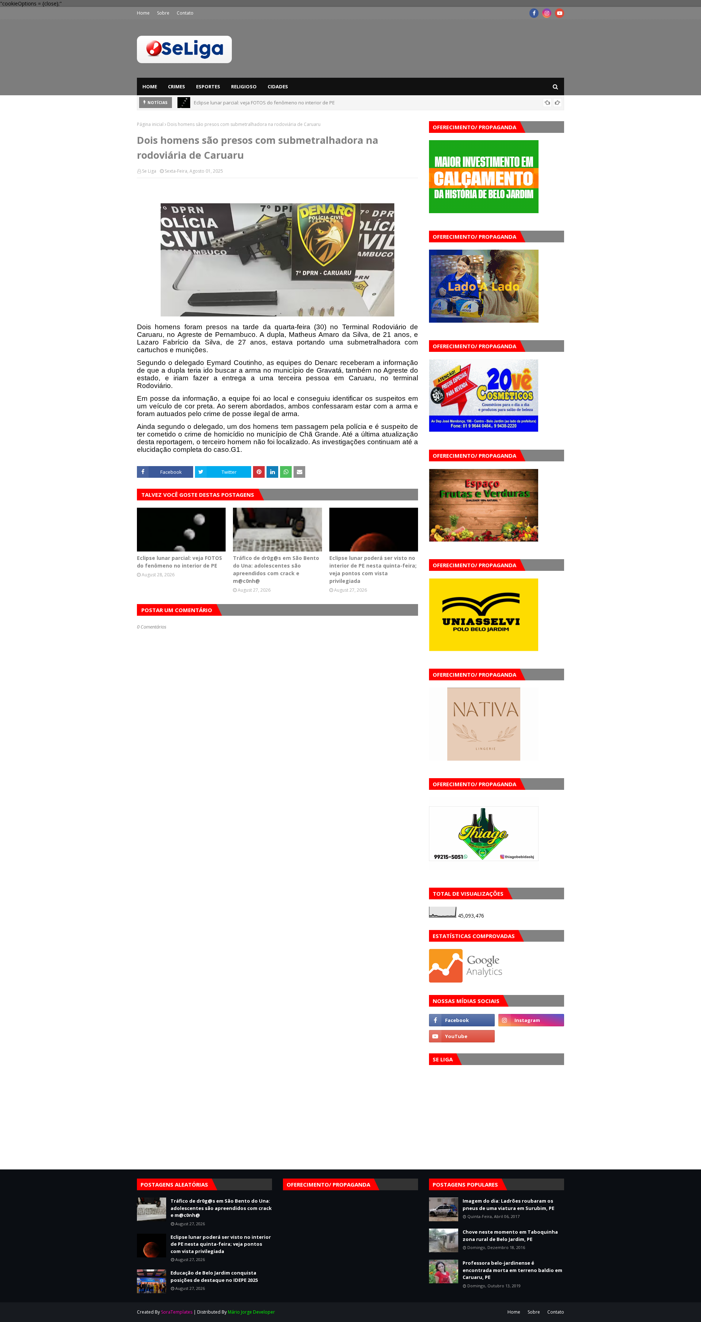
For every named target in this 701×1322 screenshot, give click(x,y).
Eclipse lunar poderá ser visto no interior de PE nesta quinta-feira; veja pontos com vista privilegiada (373, 569)
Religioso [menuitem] (244, 86)
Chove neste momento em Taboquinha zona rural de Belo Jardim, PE (510, 1235)
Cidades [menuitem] (278, 86)
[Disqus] (277, 888)
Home (143, 13)
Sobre (163, 13)
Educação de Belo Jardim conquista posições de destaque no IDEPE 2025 (214, 1276)
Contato (185, 13)
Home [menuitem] (149, 86)
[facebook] (534, 13)
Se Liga (149, 171)
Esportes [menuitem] (208, 86)
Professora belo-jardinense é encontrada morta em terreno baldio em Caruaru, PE (512, 1270)
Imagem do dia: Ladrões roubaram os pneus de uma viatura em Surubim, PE (508, 1204)
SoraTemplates (176, 1312)
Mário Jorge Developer (251, 1312)
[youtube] (559, 13)
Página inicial (150, 124)
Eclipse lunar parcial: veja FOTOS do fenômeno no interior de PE (179, 561)
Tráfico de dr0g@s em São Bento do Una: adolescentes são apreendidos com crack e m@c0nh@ (300, 105)
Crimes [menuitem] (176, 86)
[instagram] (546, 13)
